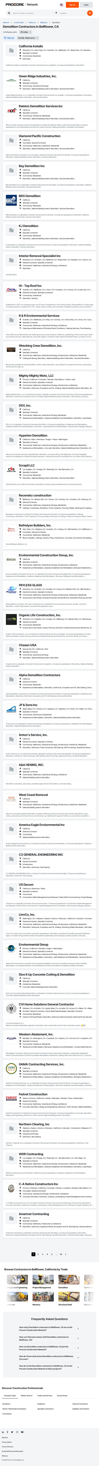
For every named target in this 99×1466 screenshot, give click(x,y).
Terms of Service (7, 1447)
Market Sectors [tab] (26, 1396)
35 (61, 1254)
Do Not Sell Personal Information (12, 1451)
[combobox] (72, 13)
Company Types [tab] (10, 1396)
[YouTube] (22, 1432)
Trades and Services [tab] (44, 1396)
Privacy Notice (7, 1442)
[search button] (90, 13)
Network (32, 4)
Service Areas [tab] (62, 1396)
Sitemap (4, 1456)
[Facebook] (7, 1432)
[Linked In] (3, 1432)
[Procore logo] (15, 4)
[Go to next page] (65, 1254)
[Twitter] (12, 1432)
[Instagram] (17, 1432)
